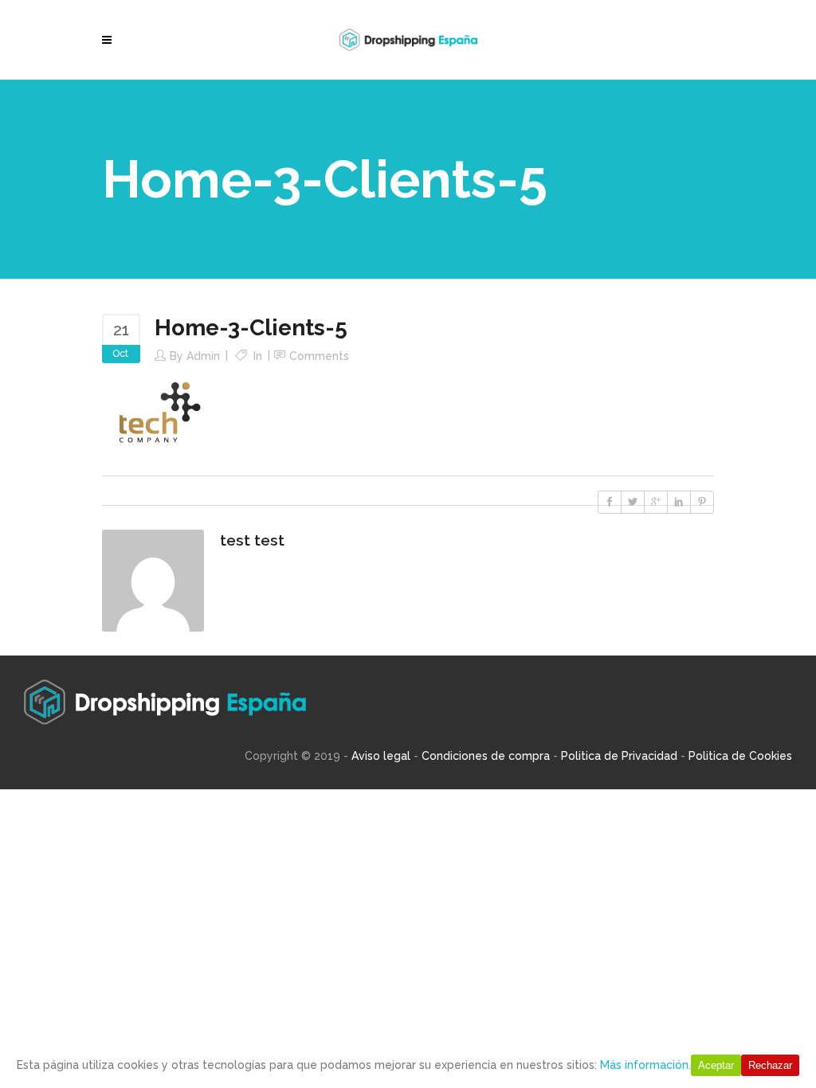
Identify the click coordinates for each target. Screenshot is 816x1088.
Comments (319, 356)
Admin (203, 356)
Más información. (645, 1065)
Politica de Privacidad (619, 755)
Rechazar (770, 1065)
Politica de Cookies (740, 755)
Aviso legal (380, 755)
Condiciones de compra (486, 755)
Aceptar (716, 1065)
